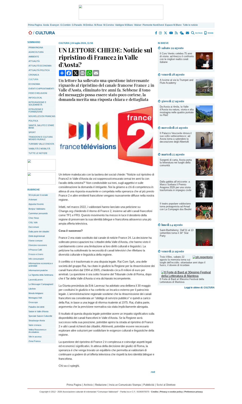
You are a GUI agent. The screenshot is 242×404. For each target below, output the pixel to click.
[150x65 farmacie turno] (41, 183)
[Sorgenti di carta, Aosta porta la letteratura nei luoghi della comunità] (204, 174)
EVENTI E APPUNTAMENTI (41, 88)
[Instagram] (160, 33)
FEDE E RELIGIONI (38, 93)
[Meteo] (182, 33)
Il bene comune (36, 240)
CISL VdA (33, 222)
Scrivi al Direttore (166, 384)
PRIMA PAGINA (36, 47)
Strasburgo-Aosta (37, 320)
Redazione (101, 384)
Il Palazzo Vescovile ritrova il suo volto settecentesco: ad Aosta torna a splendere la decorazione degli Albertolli (176, 137)
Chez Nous (34, 218)
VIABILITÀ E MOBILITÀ (39, 148)
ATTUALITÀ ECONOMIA (40, 66)
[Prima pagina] (30, 32)
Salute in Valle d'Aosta (38, 311)
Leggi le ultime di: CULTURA (199, 287)
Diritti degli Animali (37, 236)
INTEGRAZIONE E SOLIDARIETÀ (37, 103)
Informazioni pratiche (38, 270)
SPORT (32, 132)
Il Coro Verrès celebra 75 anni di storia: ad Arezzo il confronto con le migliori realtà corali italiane (177, 57)
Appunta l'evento (36, 204)
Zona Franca (34, 341)
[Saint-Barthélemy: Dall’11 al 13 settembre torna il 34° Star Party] (204, 244)
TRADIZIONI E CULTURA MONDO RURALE (41, 138)
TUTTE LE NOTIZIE (38, 153)
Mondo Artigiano (36, 293)
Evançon (54, 25)
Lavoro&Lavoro (36, 279)
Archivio (198, 33)
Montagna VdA (35, 298)
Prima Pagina (35, 25)
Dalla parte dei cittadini (39, 231)
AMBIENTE (34, 56)
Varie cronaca (35, 325)
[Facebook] (156, 33)
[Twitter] (166, 33)
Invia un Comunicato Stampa (125, 384)
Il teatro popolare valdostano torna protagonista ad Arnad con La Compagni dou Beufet (176, 206)
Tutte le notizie (190, 25)
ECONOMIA (34, 84)
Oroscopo (33, 302)
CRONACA (34, 75)
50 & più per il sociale (38, 195)
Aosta (46, 25)
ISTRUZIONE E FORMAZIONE (36, 110)
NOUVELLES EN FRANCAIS (42, 116)
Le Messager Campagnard (41, 284)
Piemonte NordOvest (153, 25)
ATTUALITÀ (34, 61)
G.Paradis (77, 25)
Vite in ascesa (35, 336)
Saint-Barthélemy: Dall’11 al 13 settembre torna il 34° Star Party (176, 233)
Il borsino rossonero (38, 245)
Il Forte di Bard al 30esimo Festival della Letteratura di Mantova (182, 280)
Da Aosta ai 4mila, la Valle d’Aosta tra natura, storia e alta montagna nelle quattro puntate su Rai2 (177, 111)
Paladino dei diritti (36, 307)
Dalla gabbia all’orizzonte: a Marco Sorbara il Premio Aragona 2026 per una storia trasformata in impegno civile (175, 186)
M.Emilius (88, 25)
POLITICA (33, 121)
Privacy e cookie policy (171, 392)
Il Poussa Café (35, 250)
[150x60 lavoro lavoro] (41, 169)
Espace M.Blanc (173, 25)
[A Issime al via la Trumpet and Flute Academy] (204, 94)
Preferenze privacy (193, 392)
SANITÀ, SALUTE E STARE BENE (41, 126)
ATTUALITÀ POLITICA (39, 70)
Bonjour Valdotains (37, 209)
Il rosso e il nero (36, 254)
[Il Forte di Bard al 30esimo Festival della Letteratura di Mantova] (187, 276)
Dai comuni (34, 227)
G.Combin (65, 25)
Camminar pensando (38, 213)
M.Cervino (108, 25)
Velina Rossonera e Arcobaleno (37, 330)
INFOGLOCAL (35, 98)
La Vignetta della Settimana (41, 275)
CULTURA (33, 79)
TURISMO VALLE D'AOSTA (41, 144)
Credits (154, 392)
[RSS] (176, 33)
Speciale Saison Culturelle (40, 316)
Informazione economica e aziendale (41, 264)
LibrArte (32, 289)
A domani (33, 199)
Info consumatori (36, 259)
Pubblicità (148, 384)
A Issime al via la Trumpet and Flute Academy (176, 81)
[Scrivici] (187, 33)
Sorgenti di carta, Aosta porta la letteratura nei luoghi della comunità (176, 162)
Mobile (210, 33)
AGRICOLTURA (36, 52)
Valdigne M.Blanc (124, 25)
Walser (137, 25)
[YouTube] (171, 33)
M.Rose (98, 25)
